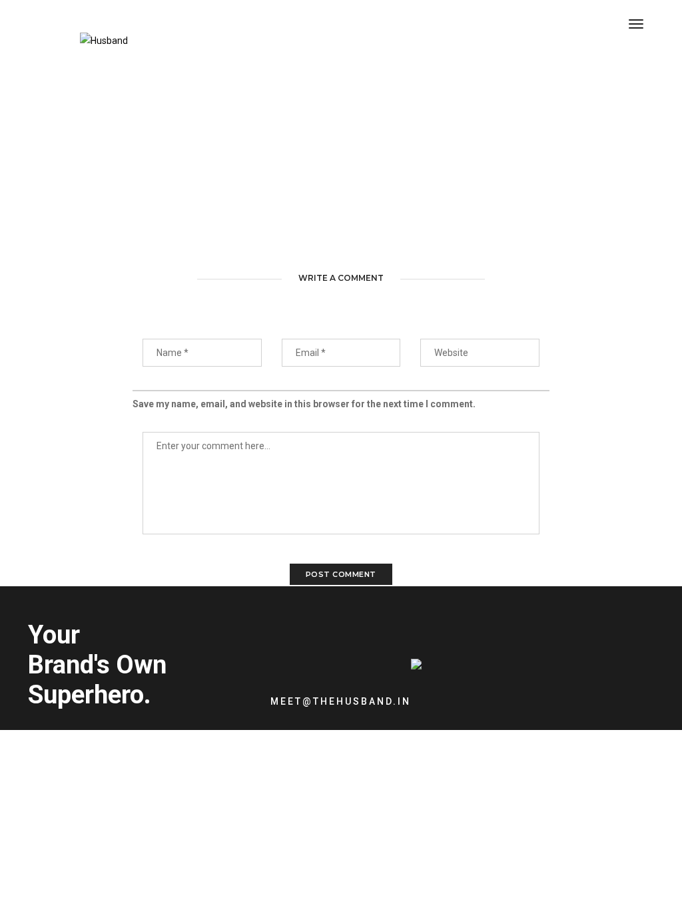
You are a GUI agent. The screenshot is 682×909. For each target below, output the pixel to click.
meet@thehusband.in (340, 701)
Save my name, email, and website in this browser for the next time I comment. (304, 404)
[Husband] (104, 42)
